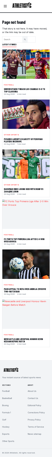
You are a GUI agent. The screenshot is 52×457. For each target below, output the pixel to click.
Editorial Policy (34, 405)
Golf (4, 419)
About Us (32, 391)
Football (9, 85)
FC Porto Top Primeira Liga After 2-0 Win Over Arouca (24, 240)
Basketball (7, 398)
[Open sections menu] (5, 6)
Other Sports (11, 135)
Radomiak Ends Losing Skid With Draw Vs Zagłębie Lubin (23, 190)
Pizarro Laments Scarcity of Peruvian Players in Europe (23, 140)
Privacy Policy (34, 419)
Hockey (5, 427)
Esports (5, 434)
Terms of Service (36, 427)
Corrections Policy (36, 412)
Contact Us (33, 398)
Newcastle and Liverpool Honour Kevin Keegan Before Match (23, 340)
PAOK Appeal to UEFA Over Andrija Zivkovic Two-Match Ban (25, 290)
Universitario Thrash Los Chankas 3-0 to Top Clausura (24, 90)
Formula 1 (6, 412)
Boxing (5, 405)
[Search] (25, 39)
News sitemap (34, 434)
